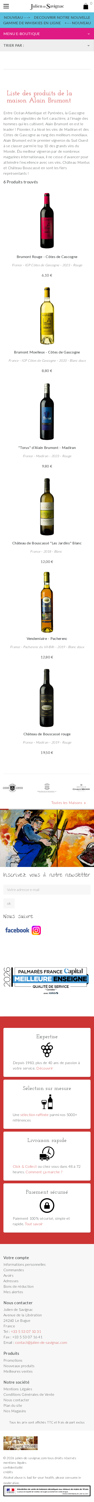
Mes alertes (13, 1292)
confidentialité (13, 1467)
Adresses (11, 1281)
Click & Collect (25, 1166)
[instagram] (36, 930)
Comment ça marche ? (44, 1172)
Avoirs (8, 1275)
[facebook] (17, 930)
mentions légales (14, 1462)
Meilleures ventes (18, 1371)
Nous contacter (16, 1400)
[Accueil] (47, 6)
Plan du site (12, 1405)
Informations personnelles (24, 1264)
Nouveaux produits (18, 1365)
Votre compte (16, 1257)
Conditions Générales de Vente (29, 1394)
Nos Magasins (14, 1411)
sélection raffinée (34, 1114)
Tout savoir (34, 1224)
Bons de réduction (18, 1286)
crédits (8, 1472)
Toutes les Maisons (69, 802)
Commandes (13, 1270)
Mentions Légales (17, 1389)
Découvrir (44, 1068)
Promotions (12, 1360)
